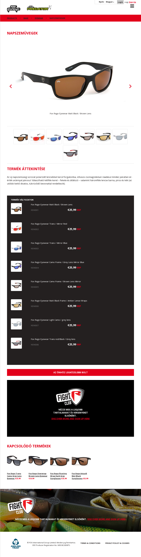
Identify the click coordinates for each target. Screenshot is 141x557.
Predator (31, 7)
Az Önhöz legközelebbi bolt (70, 372)
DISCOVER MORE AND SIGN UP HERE (70, 418)
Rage (9, 7)
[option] (70, 76)
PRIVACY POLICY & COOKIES (117, 543)
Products (12, 18)
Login (120, 2)
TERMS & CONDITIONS (90, 543)
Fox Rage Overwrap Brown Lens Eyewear (38, 474)
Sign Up (132, 2)
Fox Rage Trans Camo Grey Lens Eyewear (14, 476)
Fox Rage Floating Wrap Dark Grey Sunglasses (58, 476)
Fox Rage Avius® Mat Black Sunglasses (79, 476)
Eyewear (39, 18)
